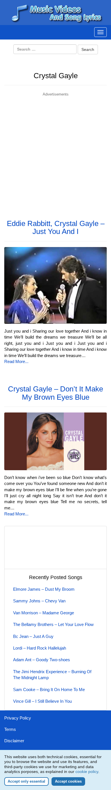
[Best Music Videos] (55, 12)
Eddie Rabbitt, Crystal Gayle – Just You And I (55, 227)
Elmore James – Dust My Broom (44, 589)
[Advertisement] (55, 152)
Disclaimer (14, 740)
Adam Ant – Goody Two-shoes (41, 659)
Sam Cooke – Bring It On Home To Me (49, 689)
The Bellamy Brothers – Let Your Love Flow (53, 624)
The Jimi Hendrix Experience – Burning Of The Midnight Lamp (52, 674)
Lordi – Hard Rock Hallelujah (39, 648)
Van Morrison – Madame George (43, 612)
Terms (10, 729)
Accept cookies (68, 781)
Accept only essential (26, 781)
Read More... (16, 361)
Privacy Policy (17, 718)
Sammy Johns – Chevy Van (39, 600)
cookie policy (86, 771)
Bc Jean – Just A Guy (33, 636)
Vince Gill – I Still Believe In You (42, 701)
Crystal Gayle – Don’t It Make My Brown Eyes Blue (55, 393)
